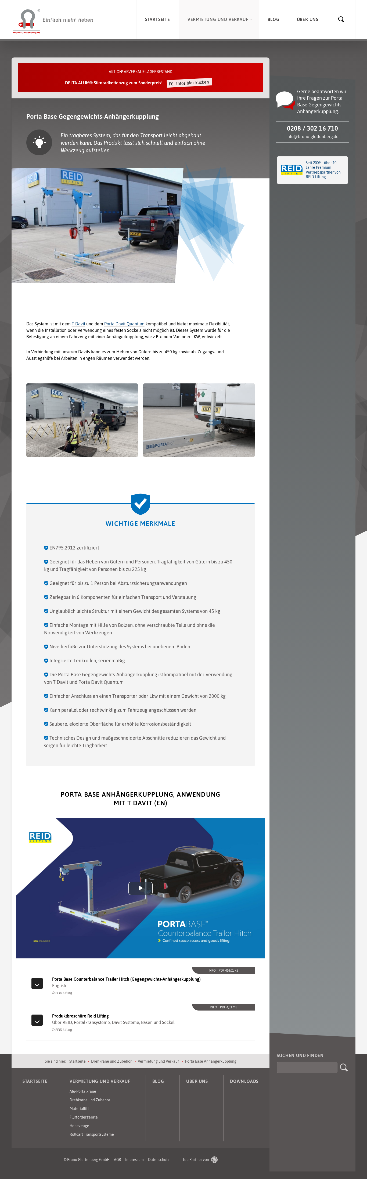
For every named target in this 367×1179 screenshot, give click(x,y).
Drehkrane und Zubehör (111, 1061)
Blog (158, 1081)
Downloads (244, 1081)
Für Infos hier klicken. (189, 82)
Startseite (77, 1061)
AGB (117, 1160)
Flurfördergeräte (84, 1117)
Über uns (197, 1081)
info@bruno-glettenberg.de (312, 136)
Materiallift (79, 1108)
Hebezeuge (79, 1126)
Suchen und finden (300, 1055)
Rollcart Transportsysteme (92, 1134)
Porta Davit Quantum (124, 323)
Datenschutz (159, 1160)
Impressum (134, 1160)
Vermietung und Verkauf (159, 1061)
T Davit (78, 323)
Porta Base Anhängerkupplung (210, 1061)
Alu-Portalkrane (83, 1091)
